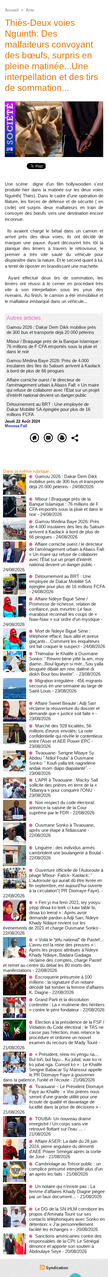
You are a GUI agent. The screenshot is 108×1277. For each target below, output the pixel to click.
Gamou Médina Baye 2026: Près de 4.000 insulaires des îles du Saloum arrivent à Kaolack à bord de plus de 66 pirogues (53, 365)
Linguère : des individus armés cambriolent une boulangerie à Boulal (65, 850)
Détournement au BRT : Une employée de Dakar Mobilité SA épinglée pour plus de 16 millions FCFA (48, 409)
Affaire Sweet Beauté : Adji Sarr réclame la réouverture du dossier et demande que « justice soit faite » (64, 708)
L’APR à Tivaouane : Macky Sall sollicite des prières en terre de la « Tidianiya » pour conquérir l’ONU (63, 785)
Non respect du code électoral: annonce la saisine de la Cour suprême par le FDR (62, 807)
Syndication (57, 1268)
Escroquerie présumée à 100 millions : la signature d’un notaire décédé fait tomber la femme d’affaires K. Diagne (66, 984)
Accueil (12, 10)
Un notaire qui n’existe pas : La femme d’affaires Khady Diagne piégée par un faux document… (67, 1191)
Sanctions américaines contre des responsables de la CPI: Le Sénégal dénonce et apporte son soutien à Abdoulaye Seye (65, 1243)
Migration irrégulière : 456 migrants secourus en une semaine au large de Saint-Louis (66, 685)
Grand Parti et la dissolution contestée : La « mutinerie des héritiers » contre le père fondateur (67, 1004)
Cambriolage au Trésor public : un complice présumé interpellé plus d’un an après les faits (66, 1169)
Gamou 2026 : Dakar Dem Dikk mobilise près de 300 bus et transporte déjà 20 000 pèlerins (51, 330)
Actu (30, 10)
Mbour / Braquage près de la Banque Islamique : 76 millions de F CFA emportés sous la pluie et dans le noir (54, 346)
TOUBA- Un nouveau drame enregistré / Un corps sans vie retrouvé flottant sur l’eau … (60, 1123)
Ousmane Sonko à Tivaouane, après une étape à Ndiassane (61, 827)
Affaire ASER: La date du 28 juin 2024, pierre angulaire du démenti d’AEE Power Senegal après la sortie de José (65, 1149)
